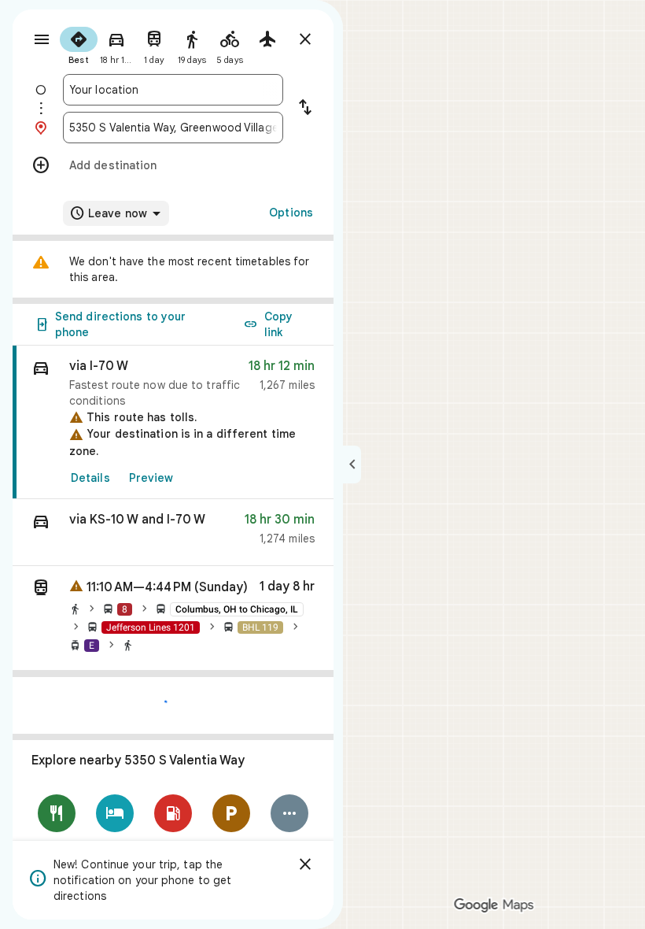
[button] (173, 532)
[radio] (79, 44)
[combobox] (173, 89)
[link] (173, 422)
